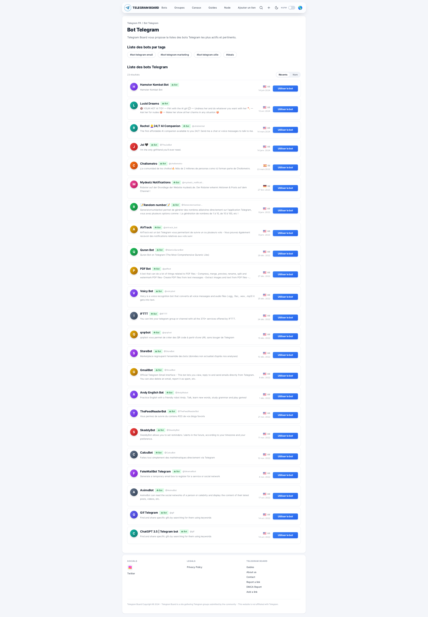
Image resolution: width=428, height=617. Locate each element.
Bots (164, 7)
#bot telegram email (141, 54)
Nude (227, 7)
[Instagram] (130, 567)
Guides (212, 7)
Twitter (131, 573)
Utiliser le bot (285, 88)
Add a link (251, 591)
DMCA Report (254, 586)
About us (251, 572)
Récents (283, 74)
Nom (295, 74)
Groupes (179, 7)
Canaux (196, 7)
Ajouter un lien (247, 7)
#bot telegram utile (207, 54)
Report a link (253, 582)
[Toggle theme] (276, 8)
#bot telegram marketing (175, 54)
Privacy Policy (194, 567)
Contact (250, 577)
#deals (230, 54)
